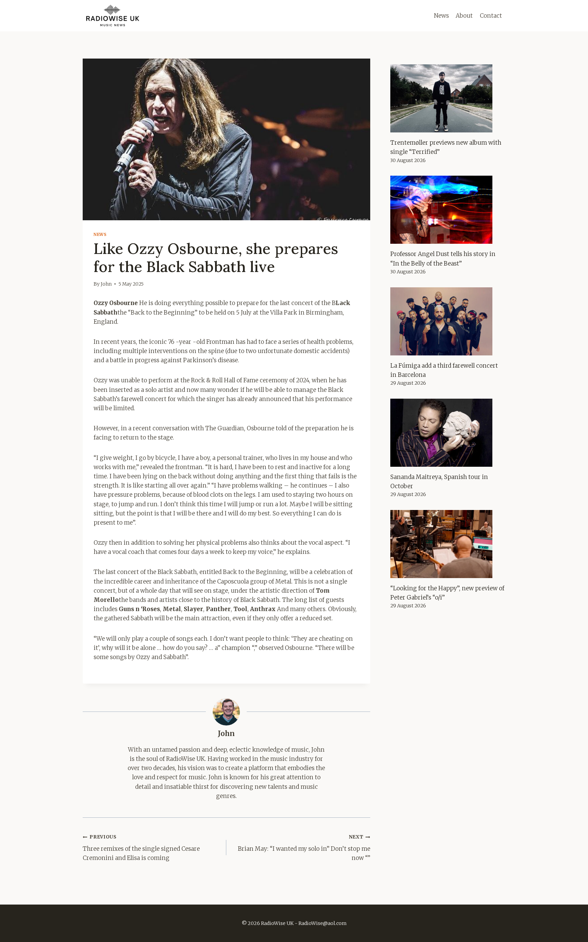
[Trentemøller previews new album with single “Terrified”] (447, 98)
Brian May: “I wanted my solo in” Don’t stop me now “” (304, 848)
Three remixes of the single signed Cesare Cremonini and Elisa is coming (141, 848)
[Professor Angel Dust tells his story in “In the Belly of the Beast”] (447, 210)
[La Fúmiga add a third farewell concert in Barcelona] (447, 321)
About (464, 15)
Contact (491, 15)
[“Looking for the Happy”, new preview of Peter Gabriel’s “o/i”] (447, 544)
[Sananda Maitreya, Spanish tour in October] (447, 433)
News (441, 15)
